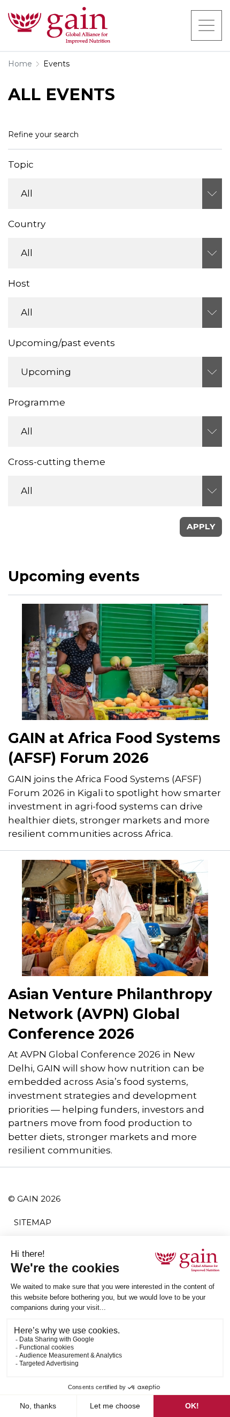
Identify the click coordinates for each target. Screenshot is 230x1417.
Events (56, 64)
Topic (21, 164)
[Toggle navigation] (206, 25)
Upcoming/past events (61, 343)
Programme (36, 402)
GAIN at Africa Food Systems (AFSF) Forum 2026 (114, 748)
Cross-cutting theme (56, 461)
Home (20, 64)
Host (19, 283)
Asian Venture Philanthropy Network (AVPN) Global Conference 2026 (110, 1014)
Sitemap (32, 1222)
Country (26, 224)
